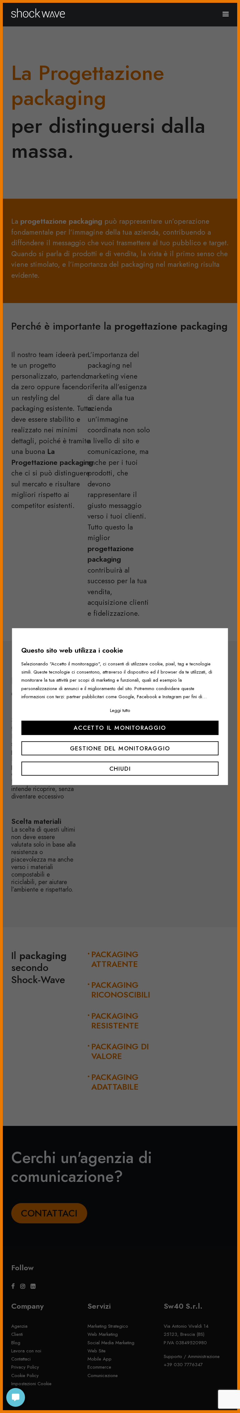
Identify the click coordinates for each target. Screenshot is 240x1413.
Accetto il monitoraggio (120, 728)
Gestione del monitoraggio (120, 748)
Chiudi (120, 768)
